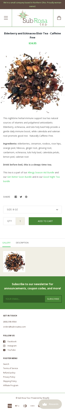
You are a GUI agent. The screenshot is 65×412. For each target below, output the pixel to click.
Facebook (12, 341)
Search (6, 364)
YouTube (12, 350)
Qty (9, 220)
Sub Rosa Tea (24, 398)
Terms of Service (10, 368)
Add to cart (45, 221)
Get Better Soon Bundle (19, 176)
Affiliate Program (10, 385)
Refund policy (9, 372)
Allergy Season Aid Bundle (41, 172)
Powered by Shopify (40, 398)
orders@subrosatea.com (14, 326)
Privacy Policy (9, 377)
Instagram (12, 345)
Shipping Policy (10, 381)
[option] (32, 81)
